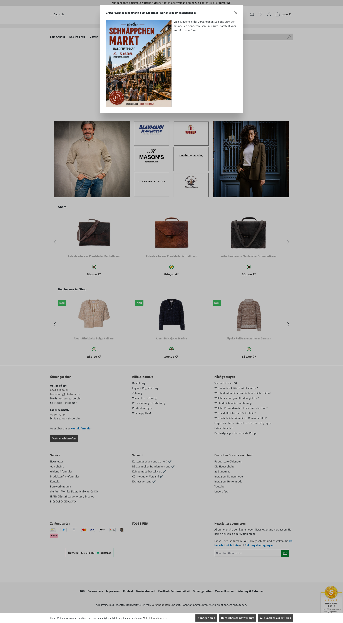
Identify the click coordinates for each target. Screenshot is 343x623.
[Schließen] (236, 13)
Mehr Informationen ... (155, 618)
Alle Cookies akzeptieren (275, 618)
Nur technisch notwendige (237, 618)
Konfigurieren (206, 618)
